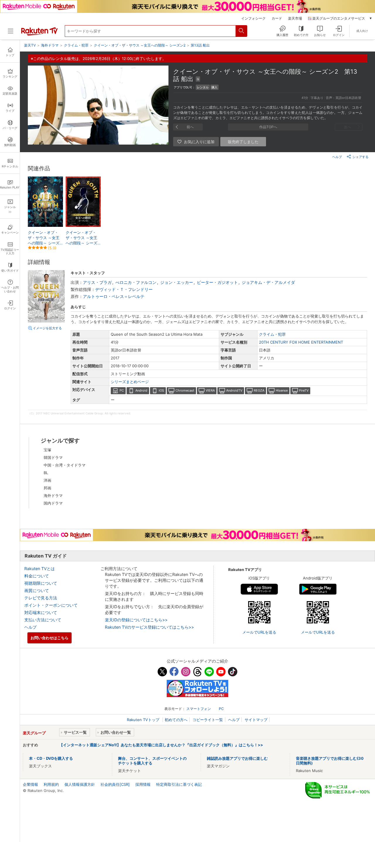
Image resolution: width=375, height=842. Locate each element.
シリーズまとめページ (130, 381)
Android (141, 390)
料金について (36, 575)
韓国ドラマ (53, 457)
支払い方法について (42, 619)
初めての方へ (176, 719)
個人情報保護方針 (79, 784)
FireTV (303, 390)
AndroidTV (234, 390)
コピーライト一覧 (207, 719)
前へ (190, 127)
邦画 (47, 488)
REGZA (259, 390)
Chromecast (184, 390)
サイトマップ (256, 719)
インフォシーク (253, 18)
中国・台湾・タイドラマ (65, 465)
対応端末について (40, 612)
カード (277, 18)
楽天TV (30, 45)
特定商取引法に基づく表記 (179, 784)
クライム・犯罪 (272, 334)
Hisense (282, 390)
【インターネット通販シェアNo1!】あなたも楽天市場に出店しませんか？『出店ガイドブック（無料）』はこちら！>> (161, 744)
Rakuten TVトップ (144, 719)
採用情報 (143, 784)
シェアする (360, 157)
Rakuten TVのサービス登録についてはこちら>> (149, 627)
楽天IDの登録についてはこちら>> (136, 619)
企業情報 (30, 784)
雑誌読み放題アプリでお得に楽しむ (237, 758)
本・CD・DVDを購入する (51, 758)
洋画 (47, 480)
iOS (161, 390)
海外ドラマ (53, 495)
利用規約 (51, 784)
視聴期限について (40, 583)
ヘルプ (337, 157)
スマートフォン (198, 708)
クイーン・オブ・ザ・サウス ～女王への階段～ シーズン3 (81, 238)
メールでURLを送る (259, 632)
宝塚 (47, 449)
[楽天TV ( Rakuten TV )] (39, 34)
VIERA (210, 390)
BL (46, 472)
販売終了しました (243, 141)
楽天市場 (295, 18)
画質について (36, 590)
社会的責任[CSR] (115, 784)
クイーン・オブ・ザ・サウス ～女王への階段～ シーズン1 (43, 238)
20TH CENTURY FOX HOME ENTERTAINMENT (301, 342)
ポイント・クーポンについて (51, 605)
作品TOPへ (268, 127)
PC (122, 390)
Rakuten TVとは (39, 568)
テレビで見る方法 (40, 597)
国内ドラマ (53, 503)
